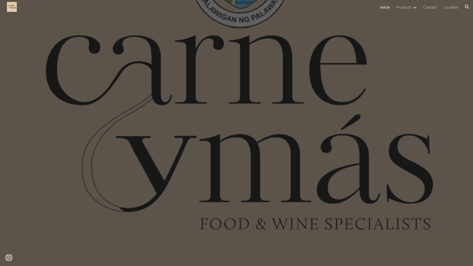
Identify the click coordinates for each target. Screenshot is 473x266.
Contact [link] (430, 7)
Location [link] (450, 7)
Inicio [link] (385, 7)
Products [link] (404, 7)
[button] (467, 7)
